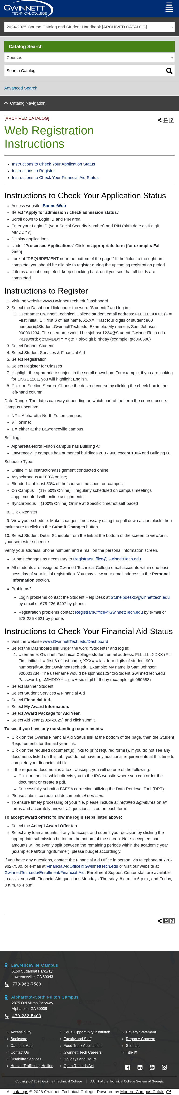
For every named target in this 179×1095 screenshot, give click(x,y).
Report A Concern (140, 1039)
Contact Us (19, 1052)
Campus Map (21, 1046)
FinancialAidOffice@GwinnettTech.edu (82, 866)
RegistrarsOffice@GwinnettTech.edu (107, 559)
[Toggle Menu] (169, 4)
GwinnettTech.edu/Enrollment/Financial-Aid (44, 872)
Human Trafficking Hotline (31, 1066)
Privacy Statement (141, 1032)
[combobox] (89, 27)
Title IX (131, 1052)
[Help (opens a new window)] (171, 120)
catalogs (20, 1091)
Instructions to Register (33, 171)
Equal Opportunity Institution (87, 1032)
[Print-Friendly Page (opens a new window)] (165, 120)
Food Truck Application (83, 1046)
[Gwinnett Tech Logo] (28, 8)
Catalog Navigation (27, 103)
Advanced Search (20, 88)
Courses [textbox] (14, 57)
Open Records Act (79, 1066)
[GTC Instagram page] (164, 1067)
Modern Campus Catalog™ (145, 1091)
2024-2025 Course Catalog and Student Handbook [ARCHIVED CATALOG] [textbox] (77, 27)
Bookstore (18, 1039)
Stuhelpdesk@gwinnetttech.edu (140, 597)
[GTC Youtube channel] (152, 1067)
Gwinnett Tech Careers (82, 1052)
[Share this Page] (159, 120)
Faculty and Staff (77, 1039)
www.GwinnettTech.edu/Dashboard (75, 641)
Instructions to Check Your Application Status (53, 164)
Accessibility (20, 1032)
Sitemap (133, 1046)
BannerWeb (54, 205)
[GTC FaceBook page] (127, 1067)
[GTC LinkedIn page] (140, 1067)
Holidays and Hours (80, 1059)
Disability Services (25, 1059)
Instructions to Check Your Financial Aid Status (55, 177)
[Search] (169, 70)
